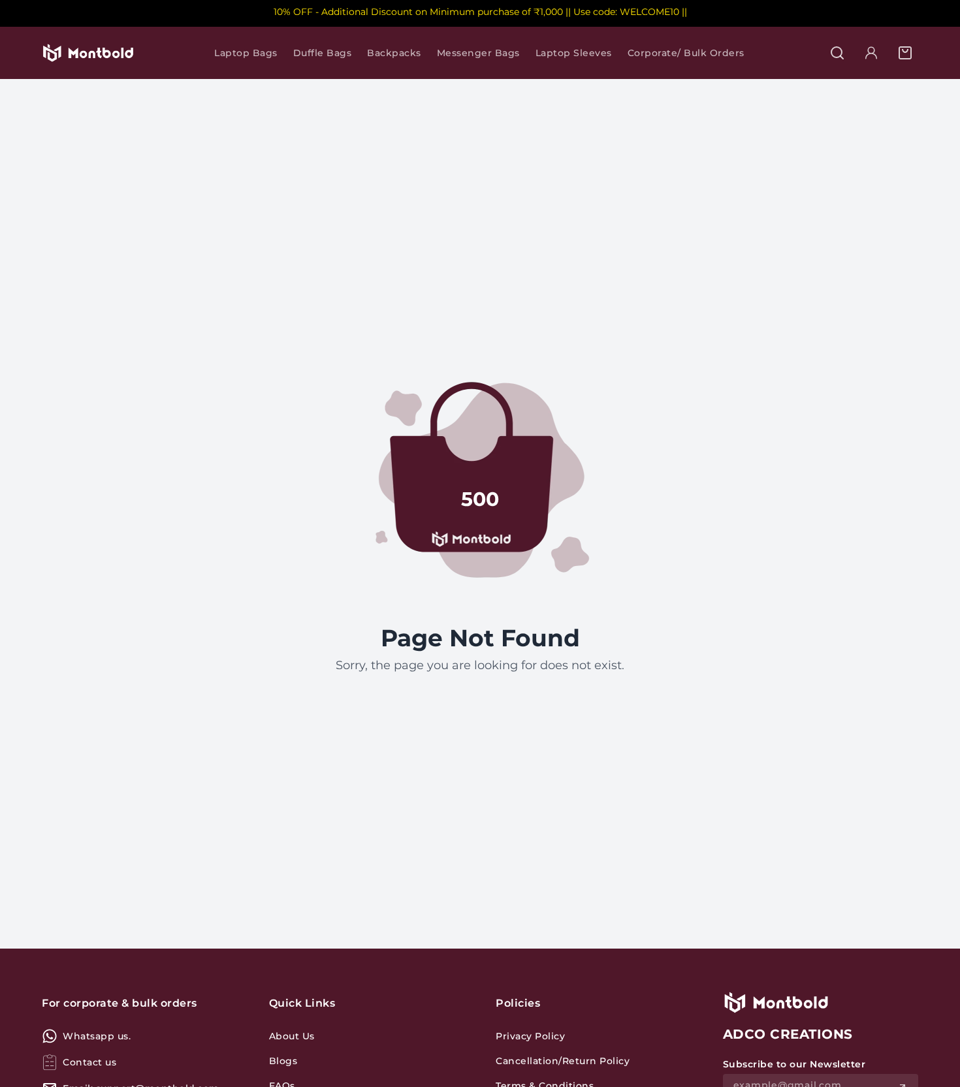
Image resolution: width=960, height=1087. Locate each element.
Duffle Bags (322, 53)
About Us (292, 1036)
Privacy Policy (530, 1036)
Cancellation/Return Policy (563, 1061)
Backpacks (394, 53)
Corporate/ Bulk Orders (686, 53)
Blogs (283, 1061)
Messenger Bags (478, 53)
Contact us (89, 1062)
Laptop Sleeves (574, 53)
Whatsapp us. (97, 1036)
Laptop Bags (246, 53)
